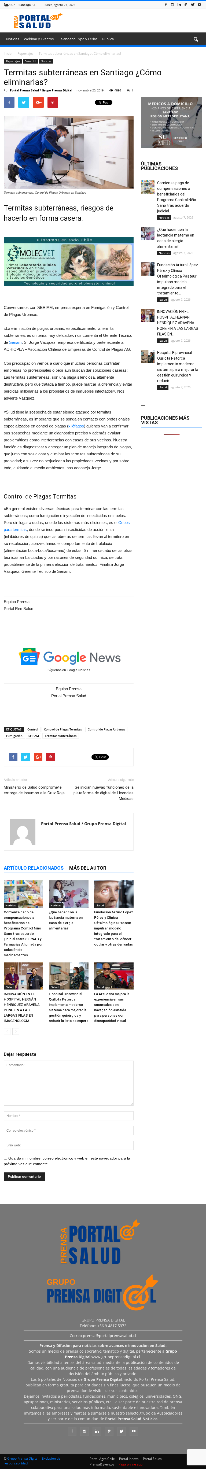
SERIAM (33, 736)
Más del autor (87, 868)
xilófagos (76, 426)
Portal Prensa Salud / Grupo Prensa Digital (41, 90)
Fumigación (14, 736)
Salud (100, 905)
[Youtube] (199, 4)
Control (32, 729)
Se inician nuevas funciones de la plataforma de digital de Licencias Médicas (103, 793)
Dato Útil (30, 61)
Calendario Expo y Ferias (77, 38)
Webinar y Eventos (39, 38)
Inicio (8, 53)
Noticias (12, 38)
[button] (195, 39)
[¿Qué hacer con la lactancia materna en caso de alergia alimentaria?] (68, 893)
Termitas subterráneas (60, 736)
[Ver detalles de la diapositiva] (69, 261)
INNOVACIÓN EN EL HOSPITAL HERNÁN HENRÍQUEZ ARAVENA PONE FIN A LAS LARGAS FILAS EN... (177, 322)
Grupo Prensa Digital (22, 1458)
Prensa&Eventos (102, 1464)
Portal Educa (152, 1458)
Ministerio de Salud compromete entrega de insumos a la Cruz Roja (34, 790)
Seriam (15, 342)
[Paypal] (186, 4)
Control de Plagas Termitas (63, 729)
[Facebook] (166, 4)
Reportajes (12, 61)
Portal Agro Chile (102, 1458)
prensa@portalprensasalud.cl (109, 1335)
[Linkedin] (179, 4)
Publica (108, 38)
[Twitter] (193, 4)
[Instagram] (172, 4)
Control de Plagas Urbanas (106, 729)
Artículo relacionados (34, 868)
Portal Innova (129, 1458)
